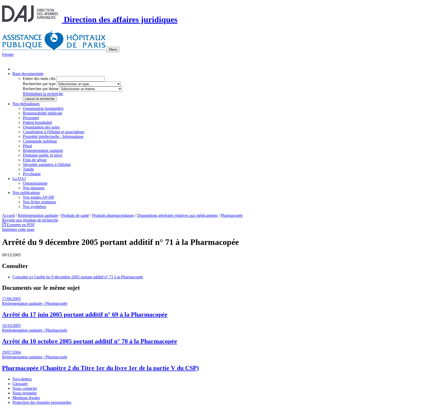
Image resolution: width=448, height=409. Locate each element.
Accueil (8, 215)
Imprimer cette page (18, 229)
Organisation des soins (41, 127)
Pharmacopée (232, 215)
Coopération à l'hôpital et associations (53, 132)
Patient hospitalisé (37, 122)
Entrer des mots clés (39, 78)
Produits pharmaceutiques (113, 215)
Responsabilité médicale (42, 113)
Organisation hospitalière (43, 108)
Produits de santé (75, 215)
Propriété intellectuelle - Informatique (53, 136)
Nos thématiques (26, 104)
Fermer (8, 54)
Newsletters (22, 379)
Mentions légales (26, 397)
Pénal (27, 146)
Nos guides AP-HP (38, 197)
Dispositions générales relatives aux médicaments (177, 215)
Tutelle (28, 169)
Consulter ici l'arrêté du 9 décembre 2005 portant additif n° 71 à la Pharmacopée (77, 277)
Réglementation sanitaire (43, 150)
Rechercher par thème (41, 88)
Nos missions (34, 188)
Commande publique (40, 141)
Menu (113, 49)
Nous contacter (24, 388)
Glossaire (20, 383)
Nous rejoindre (24, 393)
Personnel (31, 118)
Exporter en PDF (20, 225)
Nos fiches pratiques (39, 202)
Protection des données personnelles (41, 402)
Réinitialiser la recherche (43, 93)
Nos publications (26, 192)
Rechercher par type (39, 84)
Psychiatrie (32, 174)
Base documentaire (28, 73)
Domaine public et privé (42, 155)
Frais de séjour (35, 160)
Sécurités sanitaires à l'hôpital (47, 164)
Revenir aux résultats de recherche (30, 220)
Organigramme (35, 183)
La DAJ (19, 178)
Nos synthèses (34, 206)
